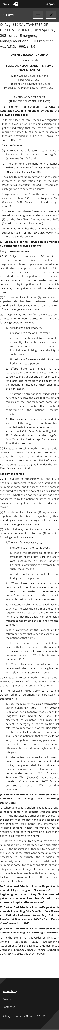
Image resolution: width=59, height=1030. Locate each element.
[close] (51, 15)
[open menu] (38, 15)
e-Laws (8, 15)
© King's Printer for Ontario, (24, 1016)
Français (50, 4)
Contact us (9, 1007)
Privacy (7, 999)
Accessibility (10, 991)
